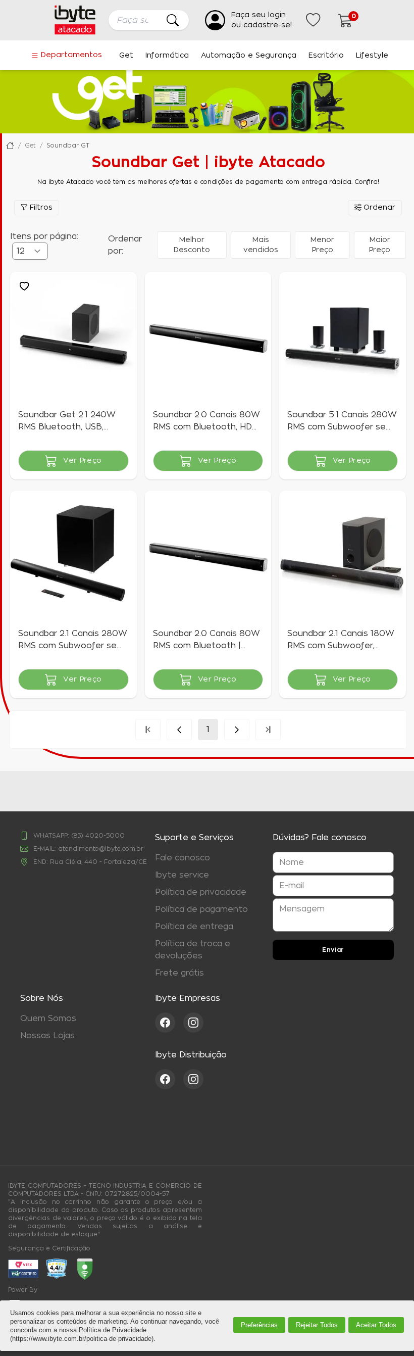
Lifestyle (372, 55)
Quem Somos (48, 1018)
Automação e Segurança (248, 55)
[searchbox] (149, 20)
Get (126, 55)
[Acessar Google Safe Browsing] (85, 1269)
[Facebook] (169, 1022)
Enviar (333, 950)
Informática (167, 55)
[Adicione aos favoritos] (24, 286)
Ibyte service (182, 875)
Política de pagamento (201, 909)
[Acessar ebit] (23, 1269)
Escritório (326, 55)
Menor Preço (322, 245)
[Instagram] (193, 1022)
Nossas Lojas (47, 1036)
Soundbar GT (67, 145)
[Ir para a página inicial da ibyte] (75, 20)
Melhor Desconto (192, 245)
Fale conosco (182, 858)
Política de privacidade (200, 892)
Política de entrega (194, 927)
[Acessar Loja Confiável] (56, 1268)
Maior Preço (379, 245)
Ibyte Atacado (10, 145)
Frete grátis (179, 973)
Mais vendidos (260, 245)
